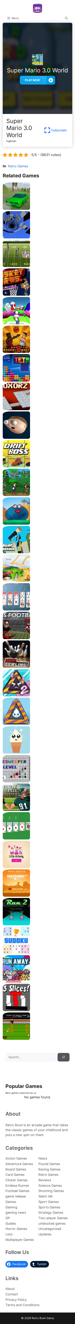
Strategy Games (50, 1212)
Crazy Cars (37, 580)
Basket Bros (38, 294)
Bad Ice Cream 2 (37, 695)
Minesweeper (38, 781)
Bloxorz (37, 409)
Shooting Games (51, 1191)
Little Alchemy (37, 866)
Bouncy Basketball (37, 351)
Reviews (44, 1180)
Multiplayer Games (19, 1240)
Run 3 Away (37, 981)
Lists (9, 1234)
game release (15, 1196)
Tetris (37, 380)
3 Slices (37, 1010)
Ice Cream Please (37, 752)
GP (7, 1218)
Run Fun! (37, 323)
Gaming (11, 1207)
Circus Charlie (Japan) (37, 1038)
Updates (44, 1234)
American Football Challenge (37, 809)
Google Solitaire (37, 838)
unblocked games (52, 1223)
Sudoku (37, 952)
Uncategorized (49, 1229)
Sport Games (48, 1202)
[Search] (64, 1057)
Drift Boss (37, 466)
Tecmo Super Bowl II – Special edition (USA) (37, 265)
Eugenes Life (37, 523)
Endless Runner (17, 1185)
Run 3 (37, 237)
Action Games (16, 1158)
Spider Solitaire (37, 609)
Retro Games (18, 166)
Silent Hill (45, 1196)
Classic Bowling (37, 666)
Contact (11, 1294)
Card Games (14, 1175)
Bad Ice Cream (37, 723)
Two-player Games (53, 1218)
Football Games (17, 1191)
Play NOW (32, 80)
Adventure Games (19, 1164)
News (42, 1158)
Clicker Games (16, 1180)
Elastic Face (37, 437)
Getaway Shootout (37, 552)
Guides (10, 1223)
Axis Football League (37, 637)
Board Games (15, 1169)
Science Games (50, 1185)
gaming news (15, 1212)
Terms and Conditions (22, 1305)
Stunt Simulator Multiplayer (37, 208)
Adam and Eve (37, 895)
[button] (66, 18)
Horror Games (16, 1229)
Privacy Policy (16, 1300)
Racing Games (49, 1169)
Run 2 (37, 924)
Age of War (37, 494)
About (10, 1289)
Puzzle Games (49, 1164)
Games (10, 1202)
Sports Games (49, 1207)
